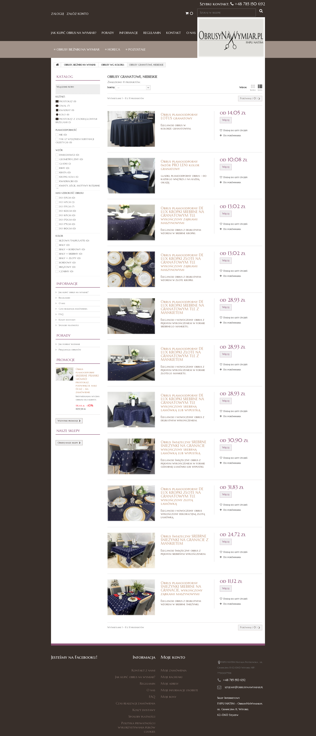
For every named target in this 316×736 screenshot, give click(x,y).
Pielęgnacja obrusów (69, 349)
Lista (260, 90)
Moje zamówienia (174, 670)
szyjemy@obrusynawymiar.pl (244, 687)
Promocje (66, 360)
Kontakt (173, 32)
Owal (64, 105)
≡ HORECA (112, 49)
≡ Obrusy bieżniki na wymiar (76, 49)
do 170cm (67, 219)
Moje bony (168, 697)
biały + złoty (70, 258)
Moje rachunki (171, 677)
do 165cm (67, 215)
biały (64, 245)
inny (64, 168)
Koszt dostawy (67, 319)
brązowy (67, 267)
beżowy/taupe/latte (74, 240)
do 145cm (67, 202)
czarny (66, 271)
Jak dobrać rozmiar (69, 344)
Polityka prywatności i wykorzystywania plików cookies (136, 727)
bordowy (67, 262)
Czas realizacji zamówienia (72, 308)
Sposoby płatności (68, 325)
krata (65, 172)
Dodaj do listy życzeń (235, 130)
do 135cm (67, 197)
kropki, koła (68, 176)
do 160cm (67, 210)
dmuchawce (69, 154)
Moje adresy (169, 683)
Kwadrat (66, 110)
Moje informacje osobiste (179, 690)
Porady (108, 32)
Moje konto (173, 657)
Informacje (128, 32)
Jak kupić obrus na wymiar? (73, 32)
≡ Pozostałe (136, 49)
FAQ (60, 314)
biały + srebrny (70, 253)
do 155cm (66, 206)
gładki (65, 163)
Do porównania (232, 135)
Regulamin (152, 32)
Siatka (253, 90)
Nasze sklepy (68, 430)
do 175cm (67, 224)
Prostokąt (67, 101)
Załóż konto (77, 13)
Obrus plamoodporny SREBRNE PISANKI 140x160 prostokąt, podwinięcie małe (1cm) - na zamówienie (87, 380)
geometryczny (71, 159)
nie (63, 134)
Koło (64, 114)
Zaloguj (57, 13)
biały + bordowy (72, 249)
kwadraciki (68, 181)
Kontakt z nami (143, 670)
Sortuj (110, 87)
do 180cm (67, 228)
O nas (191, 32)
